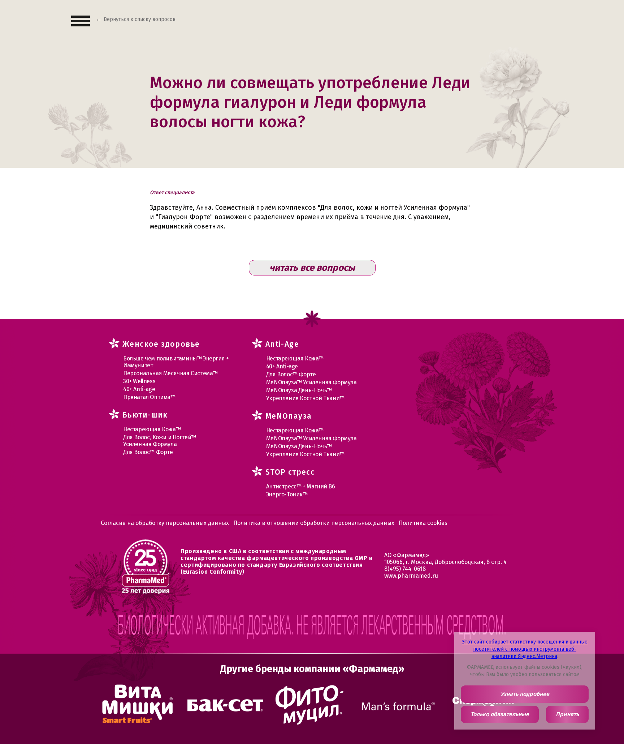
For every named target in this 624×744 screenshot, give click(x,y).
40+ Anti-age (139, 389)
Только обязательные (500, 714)
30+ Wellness (139, 381)
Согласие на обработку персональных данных (165, 522)
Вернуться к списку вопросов (140, 19)
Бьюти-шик (145, 415)
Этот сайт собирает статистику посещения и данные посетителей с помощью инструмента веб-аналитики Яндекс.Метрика (525, 649)
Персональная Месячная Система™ (170, 373)
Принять (567, 714)
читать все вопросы (312, 267)
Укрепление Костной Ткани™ (305, 398)
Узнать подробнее (524, 693)
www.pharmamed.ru (411, 575)
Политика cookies (423, 522)
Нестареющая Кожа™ (152, 429)
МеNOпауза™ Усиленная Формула (311, 382)
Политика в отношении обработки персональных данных (313, 522)
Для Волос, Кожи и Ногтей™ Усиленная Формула (159, 441)
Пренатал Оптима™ (149, 397)
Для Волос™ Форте (148, 452)
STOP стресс (290, 472)
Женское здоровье (161, 344)
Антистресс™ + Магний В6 (300, 486)
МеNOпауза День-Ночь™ (299, 390)
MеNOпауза (288, 416)
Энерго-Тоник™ (287, 494)
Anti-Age (282, 344)
